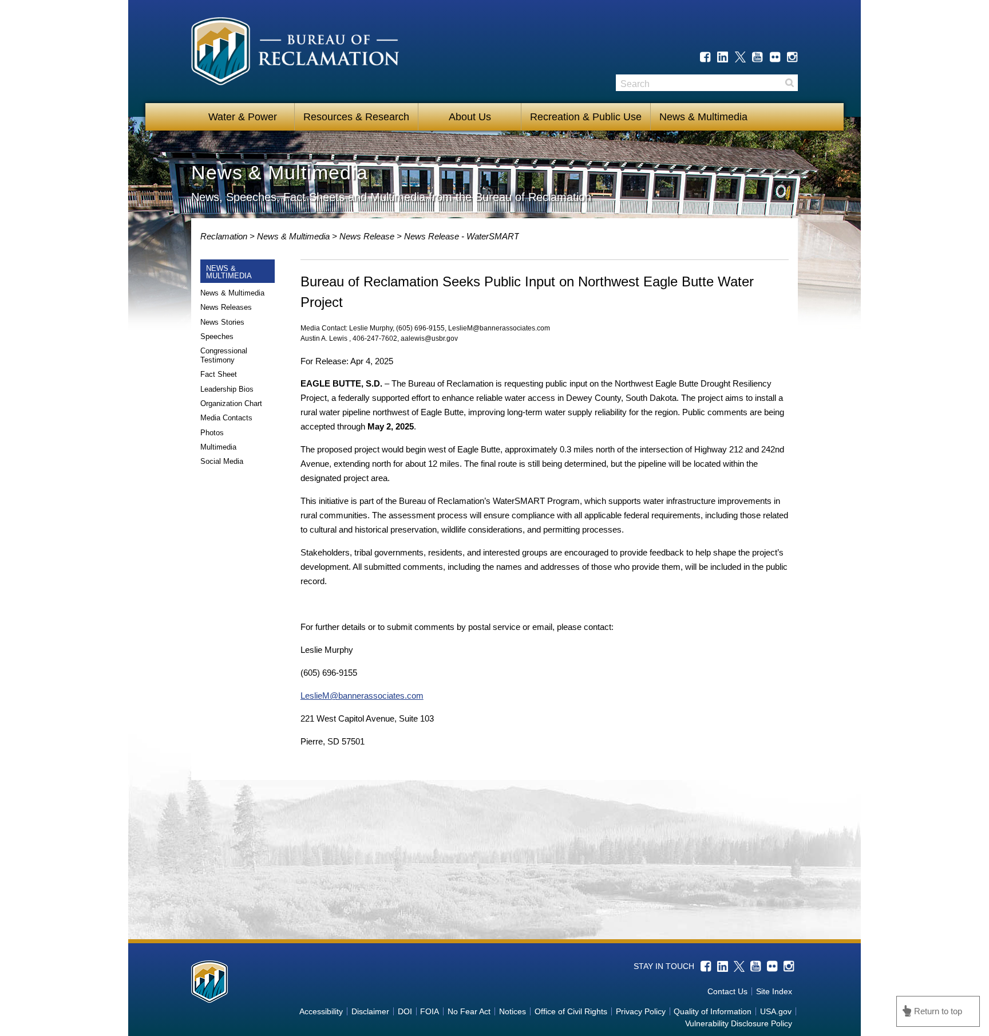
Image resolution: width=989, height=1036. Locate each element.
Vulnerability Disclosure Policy (738, 1023)
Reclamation (225, 236)
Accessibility (321, 1011)
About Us (470, 117)
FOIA (429, 1011)
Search (789, 82)
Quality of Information (712, 1011)
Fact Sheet (218, 374)
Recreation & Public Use (586, 117)
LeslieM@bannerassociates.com (362, 695)
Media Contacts (226, 417)
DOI (405, 1011)
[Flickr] (775, 57)
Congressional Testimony (223, 355)
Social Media (221, 461)
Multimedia (218, 447)
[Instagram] (792, 57)
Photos (212, 432)
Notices (512, 1011)
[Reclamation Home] (295, 53)
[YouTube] (757, 57)
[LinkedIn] (722, 57)
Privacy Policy (641, 1011)
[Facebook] (705, 57)
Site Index (774, 991)
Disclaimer (370, 1011)
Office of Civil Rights (571, 1011)
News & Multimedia (703, 117)
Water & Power (242, 117)
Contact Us (727, 991)
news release (371, 236)
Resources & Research (356, 117)
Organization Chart (231, 403)
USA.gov (776, 1011)
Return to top (938, 1011)
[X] (740, 57)
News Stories (222, 322)
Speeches (217, 336)
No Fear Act (469, 1011)
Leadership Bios (227, 389)
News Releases (226, 307)
